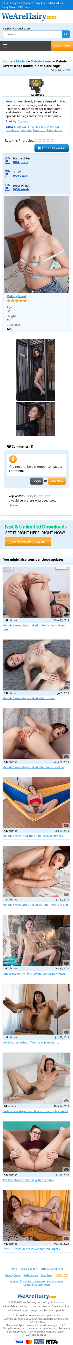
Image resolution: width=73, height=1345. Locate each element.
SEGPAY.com (14, 1331)
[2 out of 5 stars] (40, 140)
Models (21, 61)
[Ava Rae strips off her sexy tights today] (36, 1146)
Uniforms (39, 130)
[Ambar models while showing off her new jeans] (36, 940)
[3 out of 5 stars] (44, 140)
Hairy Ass (53, 126)
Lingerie (26, 130)
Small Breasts (37, 126)
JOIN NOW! (62, 46)
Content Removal (36, 1335)
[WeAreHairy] (36, 1296)
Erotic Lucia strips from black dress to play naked (35, 1111)
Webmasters (31, 1275)
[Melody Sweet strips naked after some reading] (36, 734)
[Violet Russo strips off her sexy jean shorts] (36, 1009)
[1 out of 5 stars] (36, 140)
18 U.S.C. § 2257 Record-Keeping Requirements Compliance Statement (36, 1283)
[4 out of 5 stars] (48, 140)
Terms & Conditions (52, 1268)
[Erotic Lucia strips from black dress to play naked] (36, 1078)
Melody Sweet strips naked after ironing (29, 698)
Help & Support (29, 1268)
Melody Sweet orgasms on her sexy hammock (33, 836)
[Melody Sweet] (36, 244)
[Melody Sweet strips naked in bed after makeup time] (36, 592)
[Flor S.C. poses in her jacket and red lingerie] (36, 1215)
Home (7, 61)
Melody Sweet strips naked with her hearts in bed (35, 904)
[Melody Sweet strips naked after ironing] (36, 665)
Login (37, 481)
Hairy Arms (54, 130)
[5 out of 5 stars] (52, 140)
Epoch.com (26, 1325)
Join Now (56, 481)
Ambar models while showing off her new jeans (34, 973)
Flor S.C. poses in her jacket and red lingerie (32, 1249)
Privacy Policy (12, 1275)
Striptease (12, 130)
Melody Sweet (41, 61)
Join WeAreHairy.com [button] (28, 541)
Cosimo (23, 121)
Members (46, 1275)
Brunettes (20, 126)
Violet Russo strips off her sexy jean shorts (31, 1042)
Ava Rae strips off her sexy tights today (28, 1180)
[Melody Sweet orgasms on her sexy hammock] (36, 802)
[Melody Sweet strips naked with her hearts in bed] (36, 871)
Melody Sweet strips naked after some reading (33, 767)
